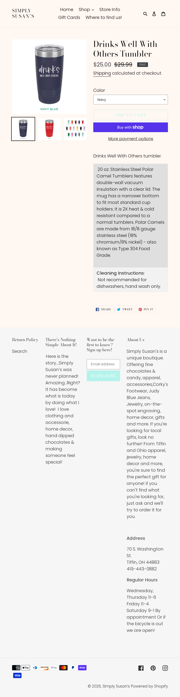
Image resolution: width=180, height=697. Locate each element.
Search (19, 351)
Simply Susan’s (23, 13)
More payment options (130, 138)
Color (99, 90)
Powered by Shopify (149, 686)
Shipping (102, 73)
